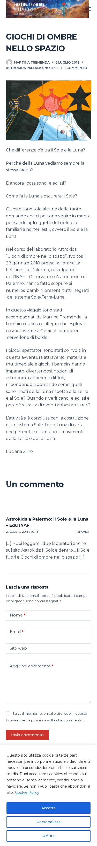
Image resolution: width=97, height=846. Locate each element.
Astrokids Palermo (24, 68)
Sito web (18, 648)
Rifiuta (48, 836)
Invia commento (27, 734)
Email (17, 631)
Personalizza (48, 822)
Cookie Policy (27, 792)
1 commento (75, 68)
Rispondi (81, 531)
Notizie (51, 68)
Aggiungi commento (32, 666)
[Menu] (89, 9)
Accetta (48, 808)
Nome (17, 615)
